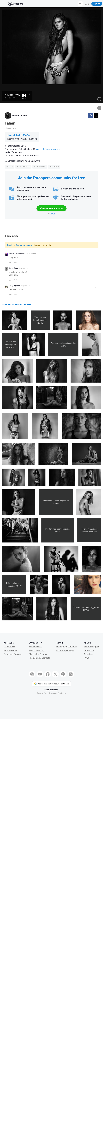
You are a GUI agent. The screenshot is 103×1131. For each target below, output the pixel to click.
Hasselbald (54, 167)
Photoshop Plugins (65, 650)
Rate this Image (12, 94)
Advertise (88, 654)
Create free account (51, 208)
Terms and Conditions (57, 693)
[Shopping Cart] (80, 3)
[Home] (15, 4)
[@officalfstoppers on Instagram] (32, 674)
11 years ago (31, 254)
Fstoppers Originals (13, 654)
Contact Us (89, 650)
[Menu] (3, 3)
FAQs (86, 657)
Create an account (25, 245)
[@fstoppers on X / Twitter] (55, 674)
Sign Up (97, 3)
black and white (23, 167)
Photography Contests (39, 657)
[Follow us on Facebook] (47, 674)
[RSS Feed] (71, 674)
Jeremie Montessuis (17, 254)
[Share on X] (96, 115)
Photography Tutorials (66, 646)
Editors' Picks (35, 646)
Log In (87, 3)
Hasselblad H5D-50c (19, 135)
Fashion (9, 167)
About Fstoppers (91, 646)
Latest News (9, 646)
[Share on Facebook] (90, 115)
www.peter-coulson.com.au (48, 149)
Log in (52, 213)
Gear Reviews (10, 650)
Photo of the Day (37, 650)
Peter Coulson (19, 115)
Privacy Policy (42, 693)
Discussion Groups (38, 654)
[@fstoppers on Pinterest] (63, 674)
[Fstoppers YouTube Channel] (39, 674)
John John (13, 268)
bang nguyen (14, 285)
